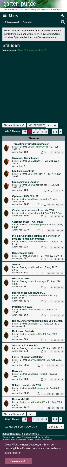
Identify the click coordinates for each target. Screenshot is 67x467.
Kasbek (36, 309)
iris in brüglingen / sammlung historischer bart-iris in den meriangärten (36, 237)
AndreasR (40, 50)
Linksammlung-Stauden (25, 182)
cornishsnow (38, 173)
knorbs (36, 348)
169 (62, 273)
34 (62, 315)
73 (51, 301)
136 (57, 205)
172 (48, 408)
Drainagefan (39, 224)
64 (59, 287)
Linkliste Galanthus (23, 171)
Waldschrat (38, 359)
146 (62, 230)
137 (62, 205)
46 (55, 248)
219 (53, 394)
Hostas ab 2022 (20, 399)
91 (51, 216)
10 (51, 153)
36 (51, 352)
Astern (16, 264)
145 (57, 230)
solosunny (38, 281)
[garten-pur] (32, 6)
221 (62, 394)
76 (62, 301)
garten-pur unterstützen (47, 34)
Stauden (11, 45)
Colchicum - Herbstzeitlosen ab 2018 (33, 210)
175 (62, 408)
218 (48, 394)
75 (59, 301)
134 (48, 205)
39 (62, 352)
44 (59, 259)
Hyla (34, 323)
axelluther (37, 160)
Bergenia (17, 371)
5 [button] (46, 131)
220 (57, 394)
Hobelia (36, 267)
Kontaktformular (12, 34)
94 (62, 216)
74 (55, 301)
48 (62, 248)
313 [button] (55, 131)
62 (51, 287)
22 (51, 340)
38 (59, 352)
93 (59, 216)
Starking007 (39, 402)
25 (62, 340)
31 (51, 315)
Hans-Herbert (39, 199)
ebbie (35, 213)
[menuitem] (13, 16)
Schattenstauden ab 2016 (26, 385)
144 (53, 230)
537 (62, 366)
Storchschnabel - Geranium (27, 221)
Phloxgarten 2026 (22, 306)
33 (59, 315)
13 (62, 153)
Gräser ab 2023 (20, 278)
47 (59, 248)
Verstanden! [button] (18, 461)
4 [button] (42, 131)
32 (55, 315)
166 (48, 273)
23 (55, 340)
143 (48, 230)
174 (57, 408)
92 (55, 216)
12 (59, 153)
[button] (24, 132)
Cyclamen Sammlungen (25, 158)
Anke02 (36, 334)
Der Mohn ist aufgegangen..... (29, 292)
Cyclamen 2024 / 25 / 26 (25, 196)
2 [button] (34, 131)
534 (48, 366)
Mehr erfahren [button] (13, 452)
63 (55, 287)
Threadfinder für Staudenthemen (30, 144)
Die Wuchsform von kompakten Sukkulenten (37, 320)
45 (51, 248)
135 (53, 205)
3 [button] (38, 131)
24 (59, 340)
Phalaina (29, 50)
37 (55, 352)
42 (51, 259)
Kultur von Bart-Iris (23, 331)
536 (57, 366)
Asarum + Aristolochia (25, 345)
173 (53, 408)
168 (57, 273)
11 (55, 153)
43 (55, 259)
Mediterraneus (40, 146)
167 (53, 273)
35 (59, 380)
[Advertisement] (33, 86)
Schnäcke (37, 388)
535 (53, 366)
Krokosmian (39, 241)
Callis (35, 255)
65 (62, 287)
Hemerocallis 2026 (22, 253)
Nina (20, 50)
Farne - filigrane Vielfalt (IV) (27, 357)
